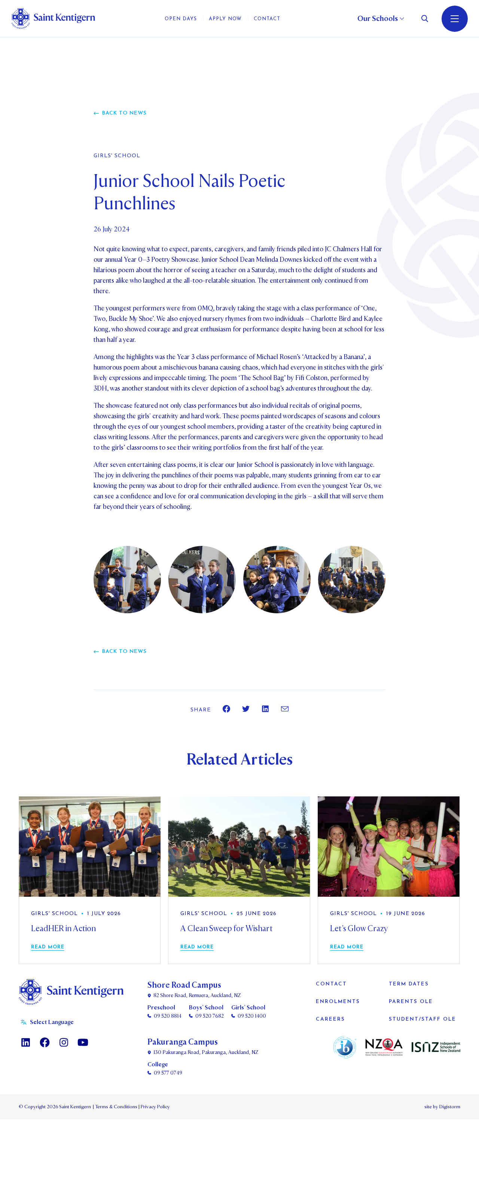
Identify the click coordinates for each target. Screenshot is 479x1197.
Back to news (124, 113)
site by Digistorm (442, 1107)
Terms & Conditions (115, 1107)
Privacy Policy (154, 1107)
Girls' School (117, 156)
